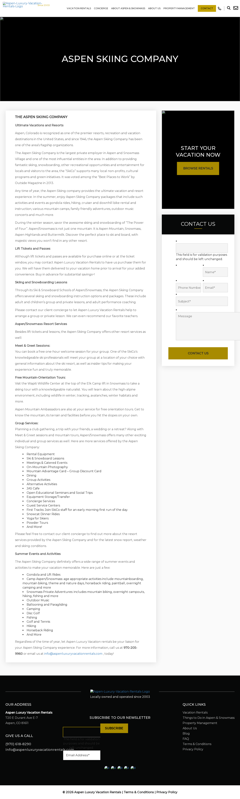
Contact (207, 8)
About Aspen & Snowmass (128, 8)
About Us (154, 8)
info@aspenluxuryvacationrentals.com (73, 653)
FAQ (186, 739)
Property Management (179, 8)
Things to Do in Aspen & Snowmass (209, 718)
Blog (186, 733)
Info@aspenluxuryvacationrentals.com (39, 750)
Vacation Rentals (79, 8)
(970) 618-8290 (18, 744)
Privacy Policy (193, 749)
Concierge (101, 8)
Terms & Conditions (197, 744)
